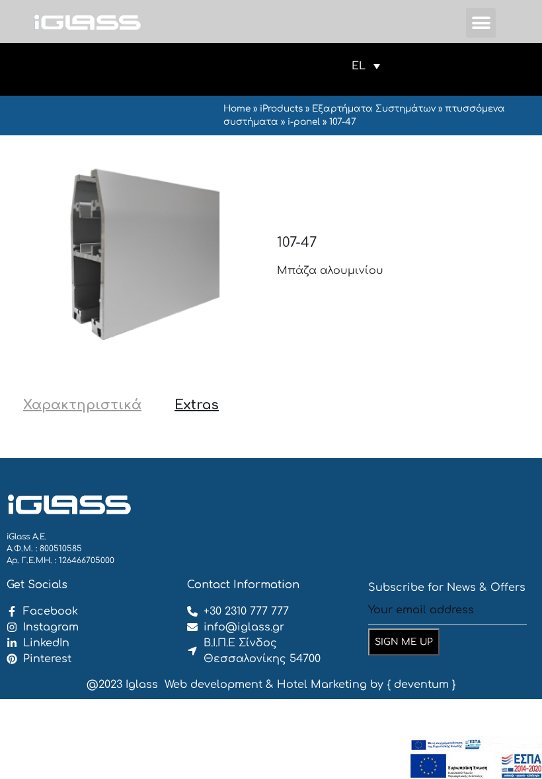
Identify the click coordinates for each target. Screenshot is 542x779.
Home (237, 109)
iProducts (281, 109)
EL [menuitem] (359, 66)
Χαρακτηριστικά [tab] (82, 405)
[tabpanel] (271, 438)
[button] (481, 23)
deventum (421, 685)
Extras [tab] (196, 405)
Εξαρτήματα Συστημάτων (374, 109)
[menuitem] (366, 66)
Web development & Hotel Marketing (266, 685)
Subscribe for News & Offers (446, 587)
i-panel (304, 122)
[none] (366, 66)
